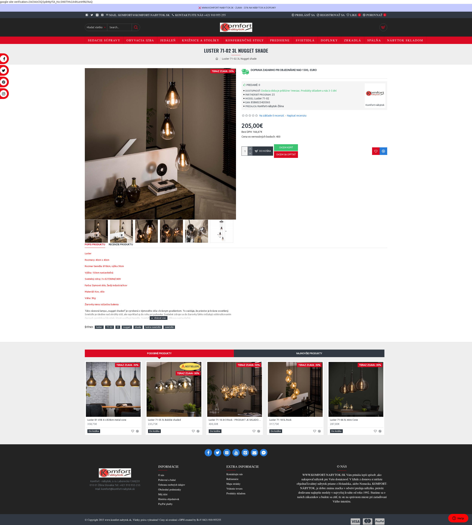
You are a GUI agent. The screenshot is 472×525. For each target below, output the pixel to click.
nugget (127, 327)
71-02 (109, 327)
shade (138, 327)
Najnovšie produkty (309, 353)
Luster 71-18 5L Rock (280, 419)
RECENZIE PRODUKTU (121, 244)
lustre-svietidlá (153, 327)
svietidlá (169, 327)
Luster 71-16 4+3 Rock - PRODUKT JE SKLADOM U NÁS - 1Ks (235, 419)
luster (99, 327)
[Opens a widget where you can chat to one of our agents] (458, 518)
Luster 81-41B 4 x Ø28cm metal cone (106, 419)
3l (118, 327)
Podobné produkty (159, 353)
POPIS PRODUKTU (95, 244)
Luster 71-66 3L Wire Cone (344, 419)
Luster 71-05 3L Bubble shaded (164, 419)
